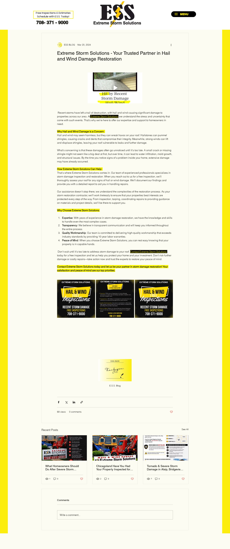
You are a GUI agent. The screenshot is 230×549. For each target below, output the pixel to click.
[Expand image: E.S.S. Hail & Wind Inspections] (76, 299)
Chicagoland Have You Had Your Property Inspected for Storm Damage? (113, 467)
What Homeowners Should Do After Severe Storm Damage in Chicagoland (62, 467)
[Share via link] (81, 402)
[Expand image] (154, 299)
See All (185, 429)
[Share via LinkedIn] (73, 402)
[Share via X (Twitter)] (66, 402)
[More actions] (171, 45)
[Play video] (115, 87)
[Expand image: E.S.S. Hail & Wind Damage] (115, 299)
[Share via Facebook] (58, 402)
